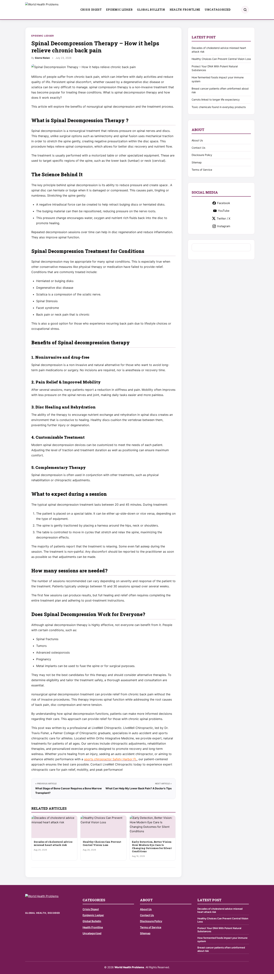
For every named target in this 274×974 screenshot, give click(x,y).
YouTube (223, 210)
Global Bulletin (151, 9)
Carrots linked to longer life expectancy (216, 99)
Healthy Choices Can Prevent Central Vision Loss (102, 843)
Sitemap (197, 162)
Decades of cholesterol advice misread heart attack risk (53, 843)
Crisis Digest (91, 9)
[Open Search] (245, 9)
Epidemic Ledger (119, 9)
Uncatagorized (218, 9)
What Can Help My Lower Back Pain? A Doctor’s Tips (138, 788)
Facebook (223, 203)
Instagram (223, 226)
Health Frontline (185, 9)
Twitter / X (223, 218)
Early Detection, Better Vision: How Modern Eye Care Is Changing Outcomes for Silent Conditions (152, 846)
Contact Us (198, 147)
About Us (197, 140)
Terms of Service (202, 169)
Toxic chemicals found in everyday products (219, 107)
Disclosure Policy (202, 154)
